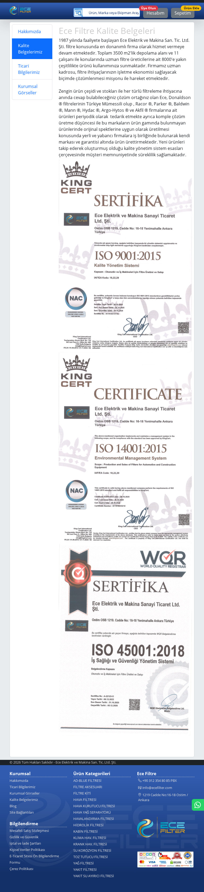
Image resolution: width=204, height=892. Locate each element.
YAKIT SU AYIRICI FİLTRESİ (93, 875)
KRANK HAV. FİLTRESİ (90, 844)
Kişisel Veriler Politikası (27, 849)
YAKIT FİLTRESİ (85, 869)
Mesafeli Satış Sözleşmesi (29, 830)
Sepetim (184, 12)
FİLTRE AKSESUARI (87, 786)
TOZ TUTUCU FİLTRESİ (90, 856)
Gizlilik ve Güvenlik (24, 837)
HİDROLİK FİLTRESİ (88, 825)
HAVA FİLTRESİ (84, 799)
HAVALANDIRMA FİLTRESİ (93, 818)
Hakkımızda (29, 31)
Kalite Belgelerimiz (30, 49)
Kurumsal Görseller (27, 89)
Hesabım (153, 12)
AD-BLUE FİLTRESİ (87, 780)
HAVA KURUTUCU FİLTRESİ (94, 806)
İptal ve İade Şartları (25, 843)
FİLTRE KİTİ (82, 793)
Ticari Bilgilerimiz (29, 69)
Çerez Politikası (21, 868)
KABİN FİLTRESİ (85, 831)
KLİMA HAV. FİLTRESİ (89, 837)
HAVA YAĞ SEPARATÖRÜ (92, 812)
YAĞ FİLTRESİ (83, 863)
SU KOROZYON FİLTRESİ (92, 850)
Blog (13, 806)
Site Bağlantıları (22, 812)
